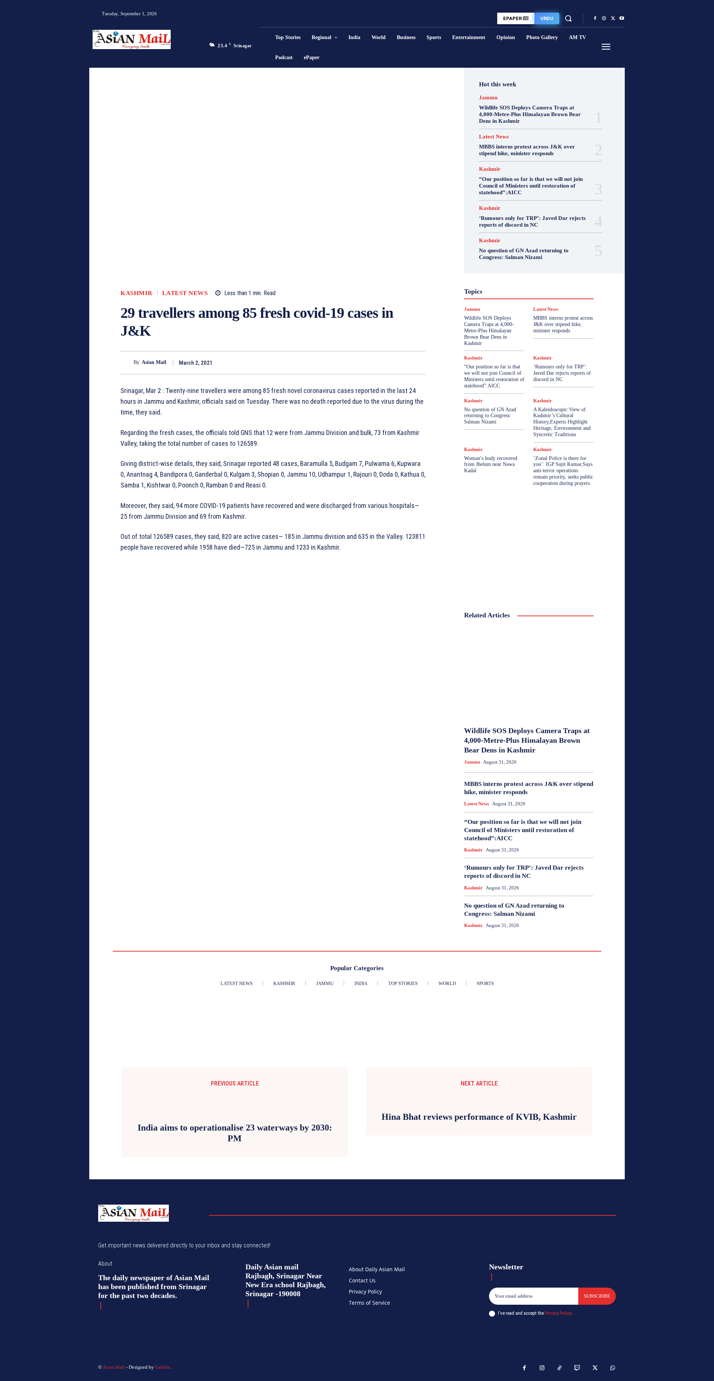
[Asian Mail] (127, 362)
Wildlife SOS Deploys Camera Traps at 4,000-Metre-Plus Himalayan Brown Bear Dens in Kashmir (530, 114)
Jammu (488, 97)
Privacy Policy (558, 1313)
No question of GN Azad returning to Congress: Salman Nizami (524, 253)
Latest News (185, 293)
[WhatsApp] (418, 362)
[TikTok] (560, 1368)
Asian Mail (154, 362)
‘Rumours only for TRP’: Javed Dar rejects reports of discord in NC (532, 221)
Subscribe (597, 1296)
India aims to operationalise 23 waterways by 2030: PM (235, 1133)
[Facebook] (595, 18)
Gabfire (162, 1367)
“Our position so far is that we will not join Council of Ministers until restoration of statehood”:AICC (531, 185)
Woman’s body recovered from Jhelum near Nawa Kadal (490, 464)
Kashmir (136, 293)
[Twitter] (612, 18)
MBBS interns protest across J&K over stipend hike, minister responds (527, 150)
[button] (568, 18)
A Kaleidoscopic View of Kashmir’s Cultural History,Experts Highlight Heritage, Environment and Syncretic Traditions (562, 422)
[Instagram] (603, 18)
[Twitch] (577, 1368)
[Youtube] (621, 18)
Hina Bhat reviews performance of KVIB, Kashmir (479, 1117)
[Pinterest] (400, 362)
